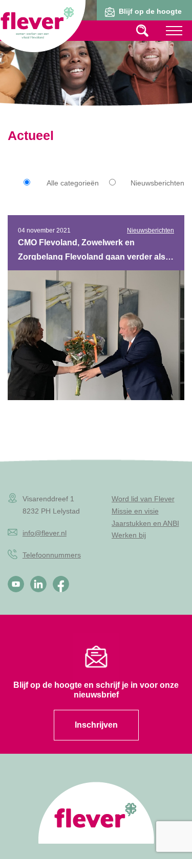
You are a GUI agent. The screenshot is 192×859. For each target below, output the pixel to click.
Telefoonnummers (52, 555)
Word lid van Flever (143, 499)
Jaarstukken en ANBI (145, 523)
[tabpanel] (96, 64)
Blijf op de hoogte (150, 11)
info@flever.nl (45, 533)
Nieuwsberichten (157, 183)
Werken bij (129, 535)
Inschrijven (96, 725)
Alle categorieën (73, 183)
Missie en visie (135, 511)
